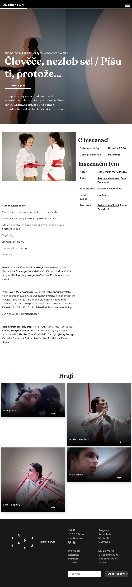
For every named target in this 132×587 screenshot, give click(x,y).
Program (103, 530)
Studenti (103, 538)
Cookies (73, 562)
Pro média (74, 550)
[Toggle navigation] (127, 5)
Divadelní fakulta (108, 554)
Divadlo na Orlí (13, 4)
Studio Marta (106, 550)
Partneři (73, 558)
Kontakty (73, 554)
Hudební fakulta (108, 558)
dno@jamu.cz (76, 538)
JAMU (102, 562)
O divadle (104, 541)
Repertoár (104, 534)
